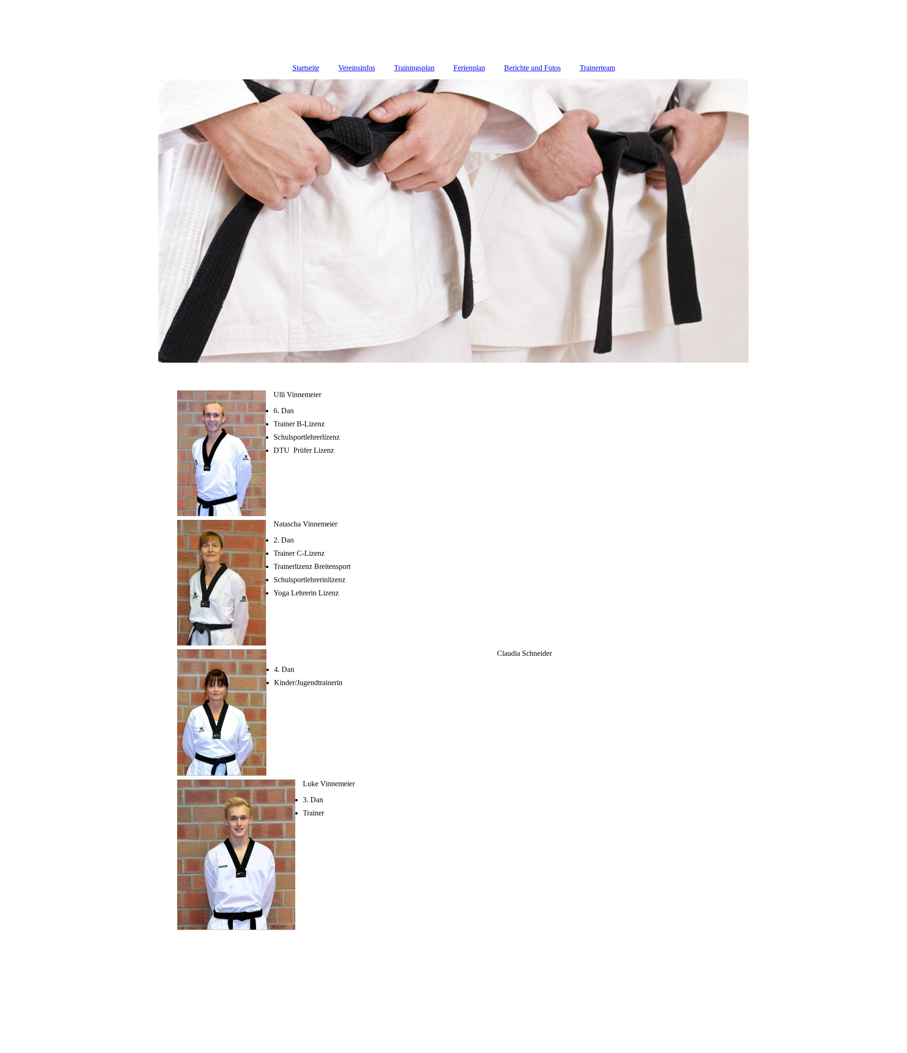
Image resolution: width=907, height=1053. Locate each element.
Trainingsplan (414, 68)
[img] (453, 221)
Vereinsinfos (356, 68)
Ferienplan (469, 68)
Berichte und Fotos (532, 68)
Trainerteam (597, 68)
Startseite (305, 68)
